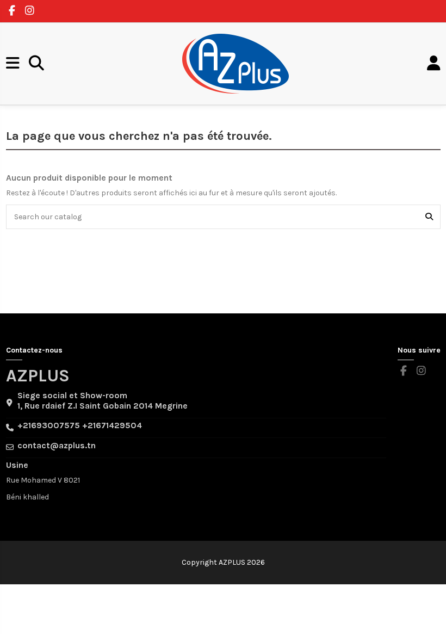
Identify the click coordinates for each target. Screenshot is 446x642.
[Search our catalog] (429, 217)
